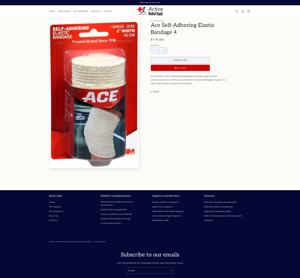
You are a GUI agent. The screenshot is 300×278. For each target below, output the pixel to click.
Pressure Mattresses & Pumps (115, 218)
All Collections (56, 211)
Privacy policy (100, 242)
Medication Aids (160, 220)
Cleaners (208, 220)
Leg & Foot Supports (162, 206)
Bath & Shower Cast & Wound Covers (223, 216)
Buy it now (180, 67)
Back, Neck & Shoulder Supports (168, 211)
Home (52, 202)
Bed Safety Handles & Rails (217, 211)
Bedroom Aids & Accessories (218, 206)
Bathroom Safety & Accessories (220, 202)
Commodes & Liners (111, 223)
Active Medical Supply (65, 242)
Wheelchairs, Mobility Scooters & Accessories (117, 203)
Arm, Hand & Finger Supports (166, 216)
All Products (55, 206)
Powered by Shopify (83, 242)
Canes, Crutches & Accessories (116, 214)
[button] (237, 11)
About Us (53, 216)
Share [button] (156, 91)
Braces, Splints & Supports (165, 202)
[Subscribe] (171, 270)
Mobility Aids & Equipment (114, 209)
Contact (53, 220)
